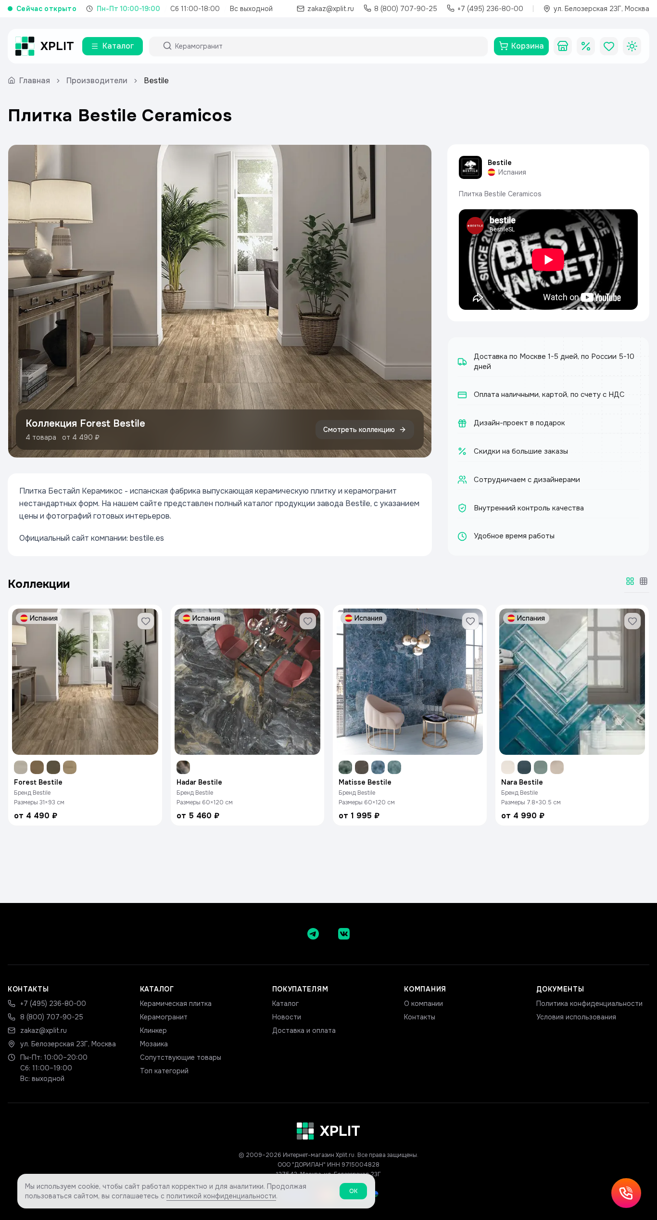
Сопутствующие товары (180, 1057)
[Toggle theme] (632, 46)
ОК (353, 1191)
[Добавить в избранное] (145, 621)
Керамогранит (164, 1017)
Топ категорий (164, 1071)
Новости (286, 1017)
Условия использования (576, 1017)
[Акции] (585, 46)
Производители (96, 81)
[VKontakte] (343, 933)
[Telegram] (313, 933)
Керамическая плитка (176, 1003)
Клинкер (153, 1030)
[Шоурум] (562, 46)
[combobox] (327, 46)
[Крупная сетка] (630, 581)
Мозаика (154, 1044)
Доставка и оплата (304, 1030)
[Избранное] (609, 46)
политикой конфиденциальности (221, 1196)
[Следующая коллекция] (416, 301)
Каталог (285, 1003)
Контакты (419, 1017)
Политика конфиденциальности (589, 1003)
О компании (423, 1003)
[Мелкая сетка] (643, 581)
